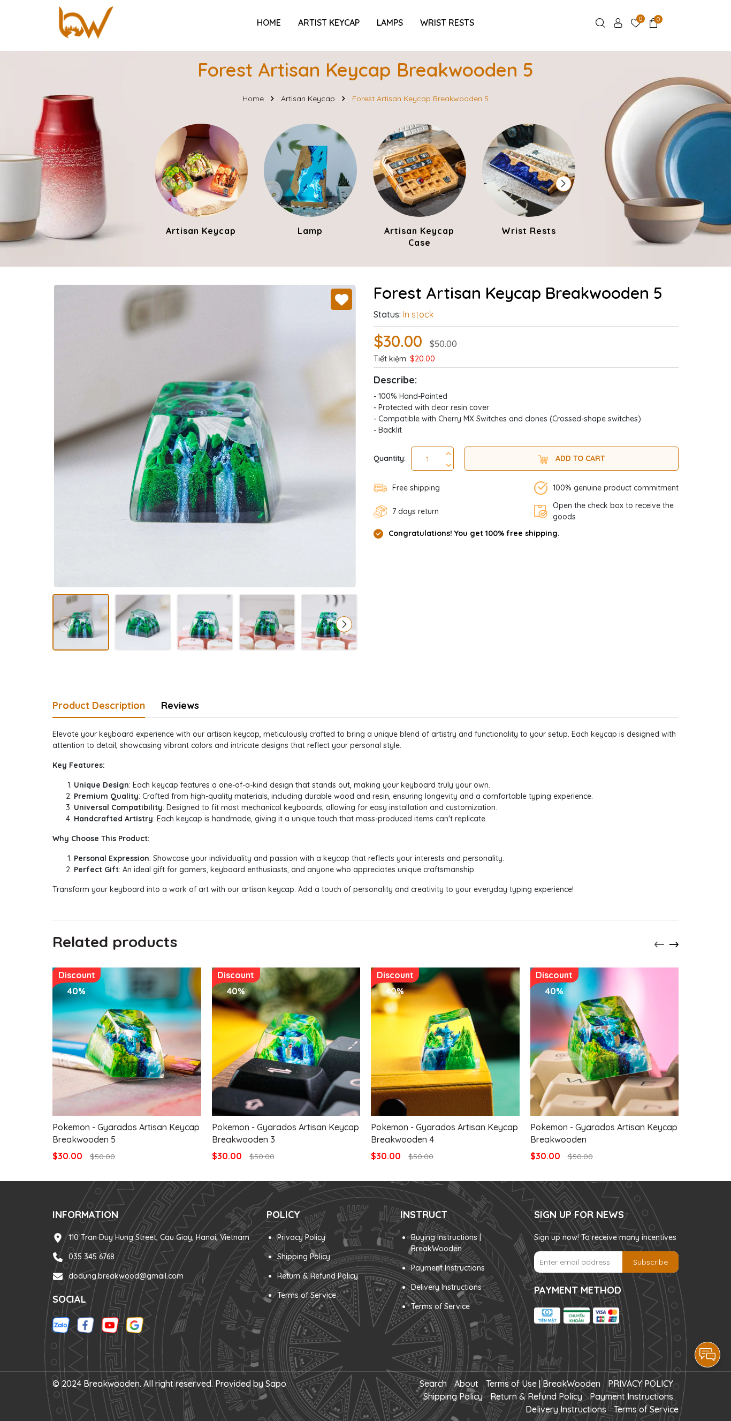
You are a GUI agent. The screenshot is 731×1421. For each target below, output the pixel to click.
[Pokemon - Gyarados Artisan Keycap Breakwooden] (604, 1042)
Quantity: (390, 458)
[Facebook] (85, 1324)
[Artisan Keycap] (201, 181)
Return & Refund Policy (317, 1276)
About (466, 1383)
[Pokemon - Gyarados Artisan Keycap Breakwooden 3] (286, 1042)
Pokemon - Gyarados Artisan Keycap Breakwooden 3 (285, 1133)
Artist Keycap (329, 22)
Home (269, 22)
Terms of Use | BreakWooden (543, 1383)
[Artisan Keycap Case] (419, 187)
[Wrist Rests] (528, 181)
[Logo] (85, 22)
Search (433, 1383)
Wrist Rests (447, 22)
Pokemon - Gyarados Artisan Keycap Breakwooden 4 (444, 1133)
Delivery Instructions (446, 1287)
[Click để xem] (204, 435)
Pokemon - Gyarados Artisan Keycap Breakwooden (603, 1133)
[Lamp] (310, 181)
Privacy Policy (301, 1237)
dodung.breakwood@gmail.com (126, 1276)
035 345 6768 (91, 1256)
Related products (114, 941)
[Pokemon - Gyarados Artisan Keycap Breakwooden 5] (126, 1042)
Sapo (275, 1383)
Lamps (390, 22)
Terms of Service (306, 1295)
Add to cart (579, 458)
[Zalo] (61, 1324)
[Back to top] (708, 1324)
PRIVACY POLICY (640, 1383)
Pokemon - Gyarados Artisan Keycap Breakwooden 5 (126, 1133)
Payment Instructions (448, 1268)
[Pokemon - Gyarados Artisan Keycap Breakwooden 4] (445, 1042)
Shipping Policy (303, 1256)
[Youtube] (110, 1324)
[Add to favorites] (341, 299)
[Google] (134, 1324)
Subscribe (650, 1262)
